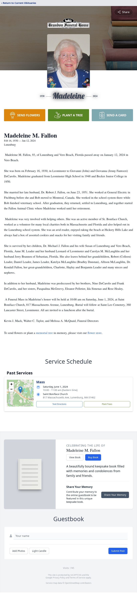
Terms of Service (77, 577)
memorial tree (44, 333)
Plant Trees (107, 404)
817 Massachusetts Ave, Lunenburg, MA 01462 (69, 397)
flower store (95, 333)
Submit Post (118, 550)
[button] (20, 389)
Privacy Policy (59, 577)
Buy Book (93, 457)
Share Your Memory (115, 494)
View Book (74, 457)
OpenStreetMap (72, 583)
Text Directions (59, 404)
